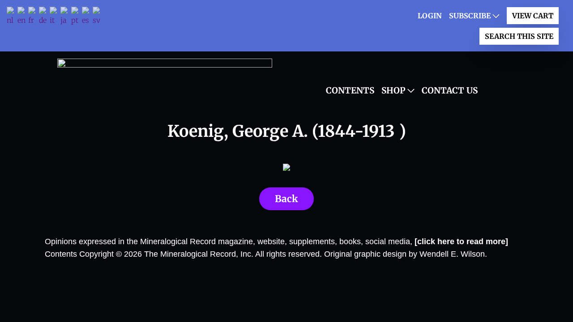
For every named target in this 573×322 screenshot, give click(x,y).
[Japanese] (65, 17)
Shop (393, 90)
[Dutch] (12, 17)
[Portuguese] (76, 17)
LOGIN (430, 15)
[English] (22, 17)
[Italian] (55, 17)
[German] (44, 17)
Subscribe (470, 15)
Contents (350, 90)
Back (286, 199)
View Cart (532, 15)
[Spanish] (87, 17)
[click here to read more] (461, 241)
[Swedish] (98, 17)
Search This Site (519, 36)
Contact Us (450, 90)
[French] (33, 17)
